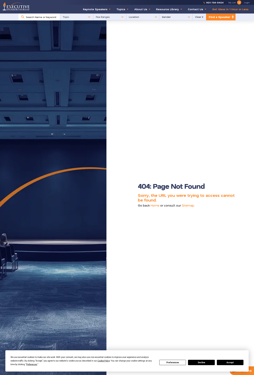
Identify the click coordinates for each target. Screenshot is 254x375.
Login (247, 2)
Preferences (172, 362)
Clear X (199, 17)
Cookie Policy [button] (103, 361)
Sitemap (188, 205)
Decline (201, 362)
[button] (76, 16)
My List (234, 2)
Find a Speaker (219, 17)
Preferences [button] (31, 364)
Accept (230, 362)
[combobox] (42, 17)
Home (154, 205)
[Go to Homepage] (16, 6)
